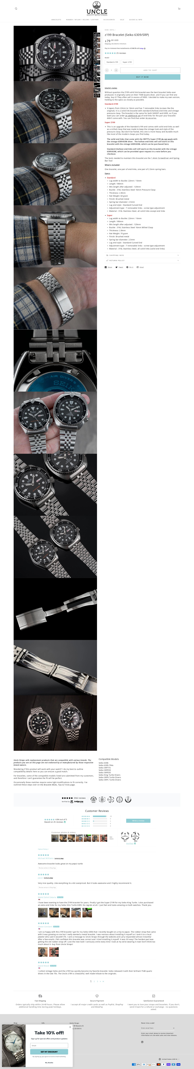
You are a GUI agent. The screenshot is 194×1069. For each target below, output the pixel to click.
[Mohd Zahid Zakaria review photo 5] (87, 913)
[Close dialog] (70, 1027)
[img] (43, 855)
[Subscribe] (173, 1028)
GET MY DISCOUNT (49, 1051)
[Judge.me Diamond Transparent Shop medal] (135, 836)
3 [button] (97, 981)
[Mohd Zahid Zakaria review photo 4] (76, 913)
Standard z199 (112, 62)
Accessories (151, 118)
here (166, 144)
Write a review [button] (138, 821)
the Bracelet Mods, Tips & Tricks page (57, 784)
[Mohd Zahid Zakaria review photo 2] (54, 913)
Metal (112, 30)
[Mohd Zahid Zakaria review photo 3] (65, 913)
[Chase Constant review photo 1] (43, 952)
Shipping (108, 44)
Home (107, 30)
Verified (129, 843)
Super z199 (127, 62)
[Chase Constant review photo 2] (54, 952)
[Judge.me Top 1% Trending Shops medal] (119, 799)
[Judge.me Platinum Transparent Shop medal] (111, 799)
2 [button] (94, 981)
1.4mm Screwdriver (160, 158)
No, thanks (49, 1062)
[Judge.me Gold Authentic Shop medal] (125, 836)
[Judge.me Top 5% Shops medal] (128, 799)
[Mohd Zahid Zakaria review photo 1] (43, 913)
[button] (16, 8)
